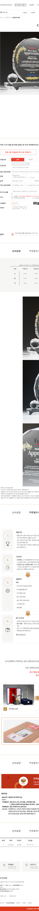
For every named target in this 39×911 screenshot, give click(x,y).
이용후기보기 (3, 896)
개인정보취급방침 (10, 903)
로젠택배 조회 (12, 896)
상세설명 (16, 251)
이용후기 (32, 5)
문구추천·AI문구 (20, 5)
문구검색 (32, 177)
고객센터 (24, 903)
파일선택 (14, 203)
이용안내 (30, 903)
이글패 (25, 12)
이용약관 (18, 903)
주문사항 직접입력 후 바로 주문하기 (18, 152)
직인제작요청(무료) (19, 198)
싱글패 (33, 12)
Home (1, 17)
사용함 (16, 196)
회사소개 (2, 903)
